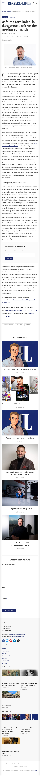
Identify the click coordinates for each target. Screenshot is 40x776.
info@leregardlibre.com (17, 636)
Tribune (28, 324)
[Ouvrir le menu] (3, 3)
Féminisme (19, 324)
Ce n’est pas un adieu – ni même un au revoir (20, 370)
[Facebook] (3, 640)
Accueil (4, 11)
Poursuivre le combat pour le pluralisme (20, 438)
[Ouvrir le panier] (36, 3)
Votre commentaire (9, 565)
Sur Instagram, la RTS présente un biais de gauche (20, 404)
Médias (9, 11)
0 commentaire (7, 40)
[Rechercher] (33, 3)
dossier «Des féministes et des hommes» (21, 310)
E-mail (4, 598)
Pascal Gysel (11, 37)
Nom (4, 587)
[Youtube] (10, 640)
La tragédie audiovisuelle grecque (20, 509)
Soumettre (9, 610)
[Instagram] (18, 640)
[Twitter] (7, 640)
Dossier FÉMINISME (8, 324)
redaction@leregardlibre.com (17, 634)
